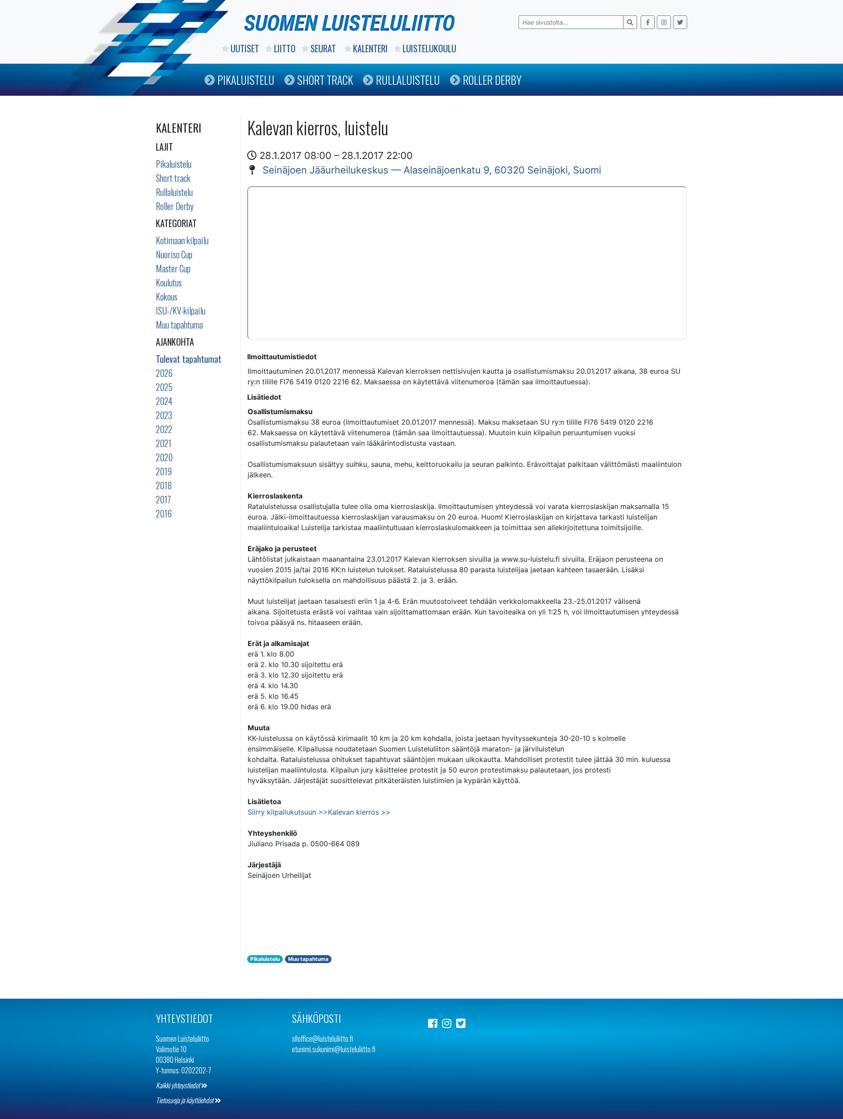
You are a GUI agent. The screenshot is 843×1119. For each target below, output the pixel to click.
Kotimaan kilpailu (182, 240)
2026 (164, 372)
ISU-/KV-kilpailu (180, 310)
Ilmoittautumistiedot (282, 356)
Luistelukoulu (429, 48)
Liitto (284, 48)
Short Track (325, 80)
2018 (164, 485)
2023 (164, 415)
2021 (163, 443)
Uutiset (245, 48)
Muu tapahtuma (179, 324)
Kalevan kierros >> (359, 812)
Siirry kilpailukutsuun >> (288, 812)
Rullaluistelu (408, 80)
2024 (164, 401)
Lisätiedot (264, 397)
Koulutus (169, 282)
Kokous (166, 296)
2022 (164, 429)
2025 (164, 386)
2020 (164, 457)
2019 (164, 471)
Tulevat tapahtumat (188, 358)
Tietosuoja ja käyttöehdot (185, 1100)
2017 (163, 499)
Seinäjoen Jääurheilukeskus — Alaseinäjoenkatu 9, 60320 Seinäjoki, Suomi (432, 170)
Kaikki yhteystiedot (178, 1085)
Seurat (324, 48)
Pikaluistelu (245, 80)
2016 (164, 513)
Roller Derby (492, 80)
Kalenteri (370, 48)
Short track (173, 177)
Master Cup (173, 268)
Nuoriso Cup (174, 254)
